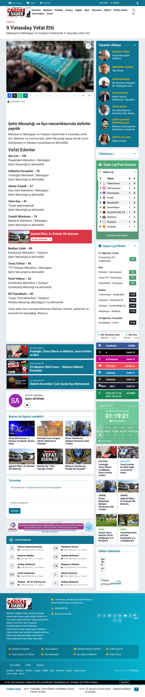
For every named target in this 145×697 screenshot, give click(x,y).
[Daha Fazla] (25, 95)
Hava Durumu (51, 649)
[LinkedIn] (120, 615)
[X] (104, 615)
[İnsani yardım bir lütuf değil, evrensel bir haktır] (128, 452)
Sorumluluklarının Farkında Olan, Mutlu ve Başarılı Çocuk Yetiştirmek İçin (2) (123, 112)
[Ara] (133, 10)
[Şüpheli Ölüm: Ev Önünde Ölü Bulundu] (22, 456)
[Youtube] (125, 615)
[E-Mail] (27, 405)
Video (32, 3)
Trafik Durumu (116, 649)
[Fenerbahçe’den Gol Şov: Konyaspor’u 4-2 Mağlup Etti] (128, 520)
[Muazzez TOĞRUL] (104, 54)
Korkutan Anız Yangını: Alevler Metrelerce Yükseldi (48, 441)
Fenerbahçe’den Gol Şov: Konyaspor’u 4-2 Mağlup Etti (128, 536)
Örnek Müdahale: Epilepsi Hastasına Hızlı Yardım (77, 441)
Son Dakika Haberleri (87, 654)
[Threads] (130, 615)
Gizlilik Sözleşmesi (109, 682)
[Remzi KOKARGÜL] (104, 82)
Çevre (50, 13)
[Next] (135, 615)
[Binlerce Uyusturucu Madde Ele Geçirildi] (78, 456)
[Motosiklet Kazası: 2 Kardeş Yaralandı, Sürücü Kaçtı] (22, 428)
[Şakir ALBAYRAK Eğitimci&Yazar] (104, 123)
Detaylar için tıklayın (117, 235)
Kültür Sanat (120, 10)
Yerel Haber (38, 13)
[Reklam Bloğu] (50, 527)
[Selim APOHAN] (15, 400)
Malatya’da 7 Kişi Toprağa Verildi (45, 467)
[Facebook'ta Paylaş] (9, 95)
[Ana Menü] (133, 14)
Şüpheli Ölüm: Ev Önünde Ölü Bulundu (127, 501)
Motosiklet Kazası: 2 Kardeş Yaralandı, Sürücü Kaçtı (22, 441)
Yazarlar (46, 3)
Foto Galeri (16, 3)
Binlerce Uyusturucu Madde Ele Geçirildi (75, 467)
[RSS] (120, 620)
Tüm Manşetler (52, 654)
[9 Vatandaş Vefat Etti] (50, 66)
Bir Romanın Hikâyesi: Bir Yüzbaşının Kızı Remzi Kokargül (123, 84)
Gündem (36, 10)
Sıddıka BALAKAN (121, 137)
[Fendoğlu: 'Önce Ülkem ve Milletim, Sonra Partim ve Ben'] (106, 452)
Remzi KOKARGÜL (121, 79)
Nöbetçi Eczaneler (21, 649)
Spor (86, 10)
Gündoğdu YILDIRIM (122, 67)
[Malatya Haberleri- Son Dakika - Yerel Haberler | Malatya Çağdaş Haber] (18, 11)
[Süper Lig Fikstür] (135, 245)
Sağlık (78, 10)
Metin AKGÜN (119, 106)
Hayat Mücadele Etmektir (121, 57)
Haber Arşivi (115, 654)
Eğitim (107, 10)
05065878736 (61, 608)
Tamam (125, 682)
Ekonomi (97, 10)
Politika (59, 10)
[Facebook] (99, 615)
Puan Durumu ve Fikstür (23, 654)
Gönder (15, 510)
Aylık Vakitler (106, 441)
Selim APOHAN (34, 398)
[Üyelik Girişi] (136, 3)
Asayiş (69, 10)
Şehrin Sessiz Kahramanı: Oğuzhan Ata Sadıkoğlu (123, 98)
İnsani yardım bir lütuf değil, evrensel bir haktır (127, 468)
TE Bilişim (134, 670)
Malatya (47, 10)
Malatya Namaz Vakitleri (89, 649)
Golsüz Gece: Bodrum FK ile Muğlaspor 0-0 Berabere (106, 536)
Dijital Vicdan (119, 140)
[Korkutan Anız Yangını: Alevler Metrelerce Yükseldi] (50, 428)
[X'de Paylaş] (14, 95)
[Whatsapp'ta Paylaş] (20, 95)
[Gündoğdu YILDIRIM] (104, 68)
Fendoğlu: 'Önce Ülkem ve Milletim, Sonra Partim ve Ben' (105, 470)
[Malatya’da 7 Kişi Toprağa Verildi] (50, 456)
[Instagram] (114, 615)
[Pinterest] (109, 615)
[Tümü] (135, 45)
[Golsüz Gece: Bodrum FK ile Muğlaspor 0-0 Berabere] (106, 520)
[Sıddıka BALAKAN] (104, 138)
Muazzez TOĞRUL (121, 51)
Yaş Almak (117, 70)
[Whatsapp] (114, 620)
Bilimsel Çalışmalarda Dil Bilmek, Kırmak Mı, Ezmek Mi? (123, 128)
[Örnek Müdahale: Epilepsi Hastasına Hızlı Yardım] (78, 428)
